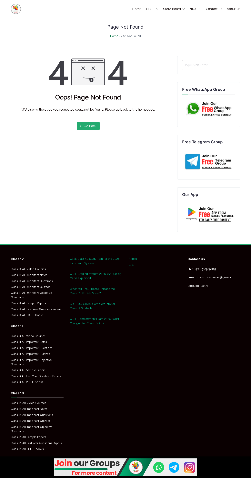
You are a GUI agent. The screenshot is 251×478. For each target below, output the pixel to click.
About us (233, 9)
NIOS (193, 9)
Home (136, 9)
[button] (156, 9)
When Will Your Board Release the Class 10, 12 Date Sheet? (92, 291)
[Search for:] (208, 65)
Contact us (214, 9)
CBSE (150, 9)
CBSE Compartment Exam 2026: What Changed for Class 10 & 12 (94, 321)
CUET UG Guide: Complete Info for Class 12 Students (92, 306)
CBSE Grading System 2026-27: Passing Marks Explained (96, 276)
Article (133, 258)
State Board (172, 9)
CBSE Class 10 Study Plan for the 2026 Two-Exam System (95, 261)
